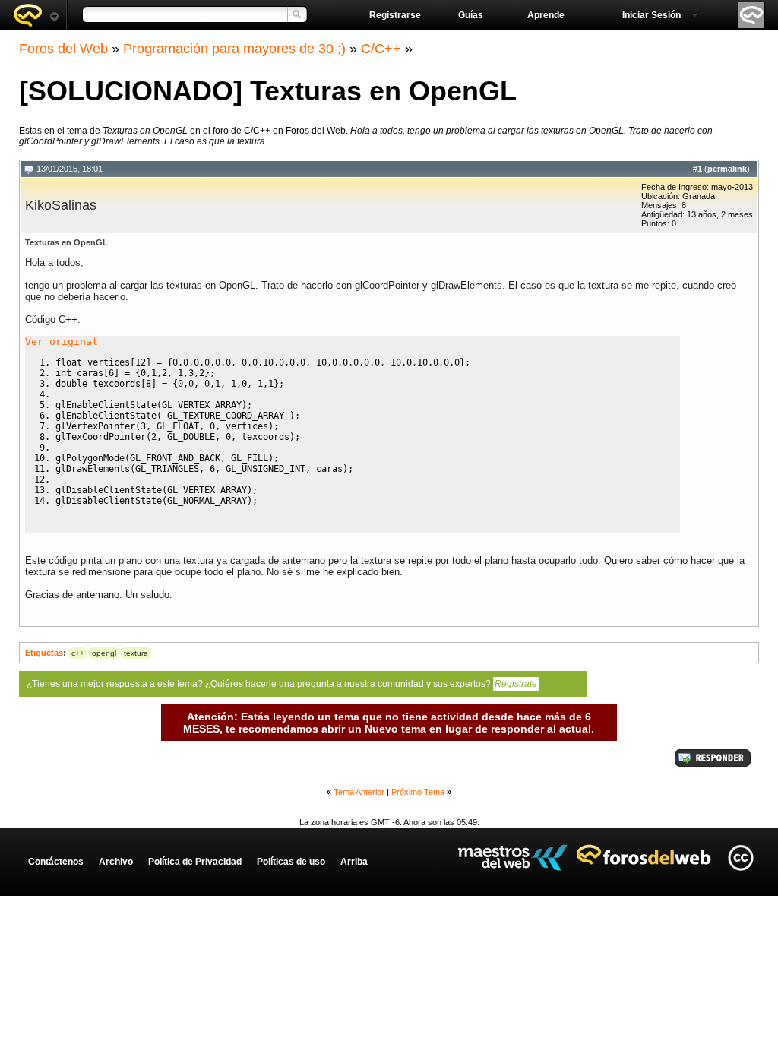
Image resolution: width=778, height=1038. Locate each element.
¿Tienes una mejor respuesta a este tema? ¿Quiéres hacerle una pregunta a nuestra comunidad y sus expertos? (282, 684)
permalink (727, 168)
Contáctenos (56, 861)
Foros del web (36, 15)
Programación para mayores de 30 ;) (234, 48)
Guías (470, 15)
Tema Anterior (359, 791)
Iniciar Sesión (651, 15)
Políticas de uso (291, 861)
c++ (77, 653)
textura (136, 653)
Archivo (116, 861)
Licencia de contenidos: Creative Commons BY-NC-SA (740, 857)
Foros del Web (63, 48)
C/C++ (381, 48)
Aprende (546, 15)
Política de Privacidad (195, 861)
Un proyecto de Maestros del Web (512, 857)
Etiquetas (44, 652)
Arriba (354, 861)
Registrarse (395, 15)
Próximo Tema (417, 791)
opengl (104, 653)
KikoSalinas (60, 205)
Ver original (61, 341)
